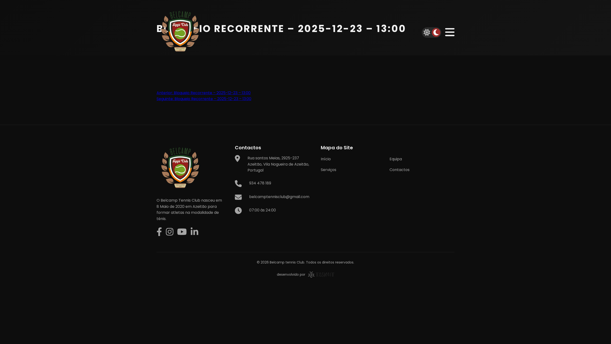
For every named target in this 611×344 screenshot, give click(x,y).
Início (326, 159)
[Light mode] (427, 32)
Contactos (400, 169)
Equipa (396, 159)
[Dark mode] (436, 32)
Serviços (328, 169)
